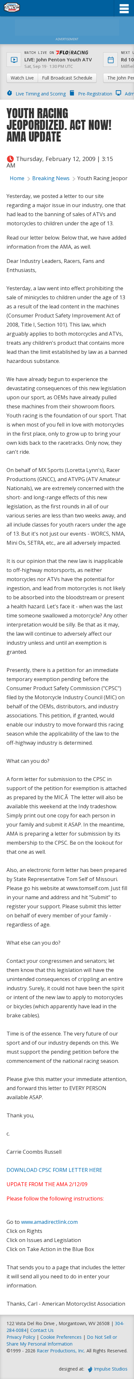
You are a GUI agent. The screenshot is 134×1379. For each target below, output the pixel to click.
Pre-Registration (95, 94)
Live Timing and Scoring (41, 94)
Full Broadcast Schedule (67, 78)
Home (17, 178)
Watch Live (22, 78)
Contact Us (42, 1330)
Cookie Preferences (61, 1337)
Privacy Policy (21, 1337)
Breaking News (51, 178)
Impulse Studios (110, 1369)
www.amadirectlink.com (49, 1221)
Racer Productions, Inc (60, 1351)
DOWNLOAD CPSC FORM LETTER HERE (54, 1170)
